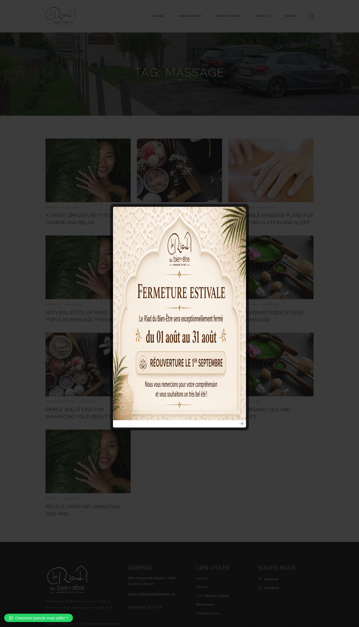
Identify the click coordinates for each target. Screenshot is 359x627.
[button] (38, 618)
